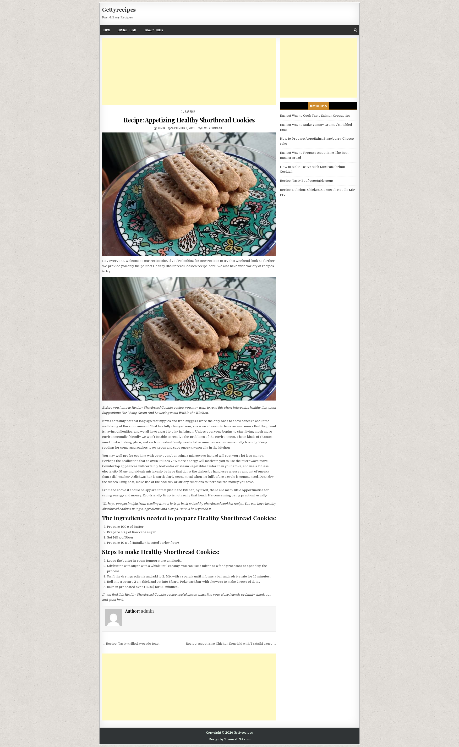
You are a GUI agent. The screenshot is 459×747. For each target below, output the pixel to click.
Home (107, 29)
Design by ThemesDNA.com (230, 739)
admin (161, 128)
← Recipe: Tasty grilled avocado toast (130, 643)
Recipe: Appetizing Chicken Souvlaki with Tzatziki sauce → (231, 643)
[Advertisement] (189, 71)
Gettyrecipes (119, 9)
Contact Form (127, 29)
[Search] (355, 30)
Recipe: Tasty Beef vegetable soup (306, 180)
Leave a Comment (211, 128)
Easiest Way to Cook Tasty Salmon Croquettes (315, 115)
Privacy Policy (153, 29)
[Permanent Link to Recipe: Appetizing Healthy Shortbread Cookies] (189, 194)
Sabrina (190, 112)
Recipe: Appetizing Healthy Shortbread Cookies (189, 120)
